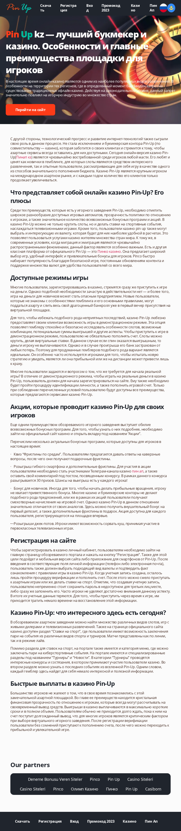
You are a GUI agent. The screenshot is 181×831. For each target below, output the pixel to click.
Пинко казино (109, 251)
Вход (89, 8)
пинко (112, 789)
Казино (135, 8)
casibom (153, 789)
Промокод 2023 (111, 8)
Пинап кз (23, 157)
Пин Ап (153, 8)
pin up (114, 779)
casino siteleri (140, 779)
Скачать (45, 8)
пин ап (137, 471)
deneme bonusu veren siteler (55, 779)
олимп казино (84, 789)
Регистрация (68, 8)
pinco (95, 779)
